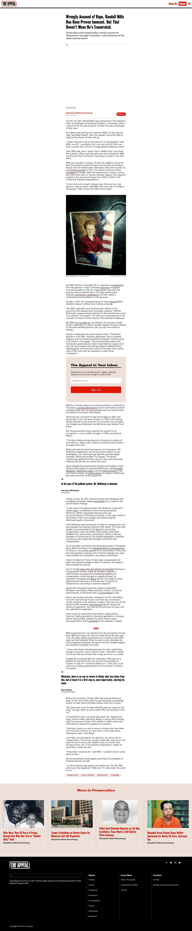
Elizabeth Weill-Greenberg (79, 113)
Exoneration (102, 775)
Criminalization (94, 900)
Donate (182, 3)
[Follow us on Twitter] (180, 862)
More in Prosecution (96, 790)
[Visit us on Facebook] (168, 862)
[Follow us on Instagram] (176, 862)
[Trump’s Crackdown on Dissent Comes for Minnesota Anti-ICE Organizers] (72, 814)
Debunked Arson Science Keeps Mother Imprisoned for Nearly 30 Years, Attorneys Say (167, 836)
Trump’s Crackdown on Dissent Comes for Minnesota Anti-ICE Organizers (70, 834)
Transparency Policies (129, 885)
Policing (91, 879)
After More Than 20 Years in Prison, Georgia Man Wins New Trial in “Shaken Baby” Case (22, 836)
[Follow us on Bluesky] (172, 862)
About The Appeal (128, 879)
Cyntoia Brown (87, 775)
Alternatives (93, 911)
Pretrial (91, 885)
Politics (91, 906)
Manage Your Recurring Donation (166, 885)
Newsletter (92, 916)
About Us (173, 3)
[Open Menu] (189, 3)
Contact (156, 879)
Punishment (93, 895)
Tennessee (115, 775)
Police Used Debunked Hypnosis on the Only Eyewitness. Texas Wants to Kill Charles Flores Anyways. (119, 832)
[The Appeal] (9, 3)
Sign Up (96, 389)
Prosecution (72, 775)
